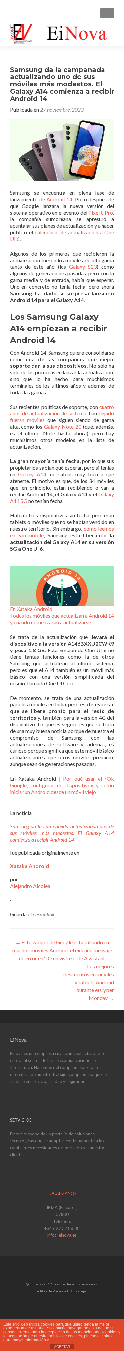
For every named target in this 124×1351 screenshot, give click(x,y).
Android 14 (59, 199)
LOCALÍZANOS (62, 1193)
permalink (44, 914)
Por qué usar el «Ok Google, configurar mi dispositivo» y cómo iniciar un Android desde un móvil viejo (62, 785)
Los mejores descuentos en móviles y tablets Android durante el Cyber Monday (88, 982)
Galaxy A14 (32, 474)
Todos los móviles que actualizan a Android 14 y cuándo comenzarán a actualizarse (62, 618)
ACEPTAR (62, 1347)
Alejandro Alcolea (30, 886)
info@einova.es (62, 1235)
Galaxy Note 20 (62, 426)
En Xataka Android (31, 609)
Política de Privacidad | (53, 1291)
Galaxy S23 (83, 267)
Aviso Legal (79, 1291)
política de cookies (65, 1336)
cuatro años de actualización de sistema (62, 410)
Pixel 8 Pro (100, 212)
